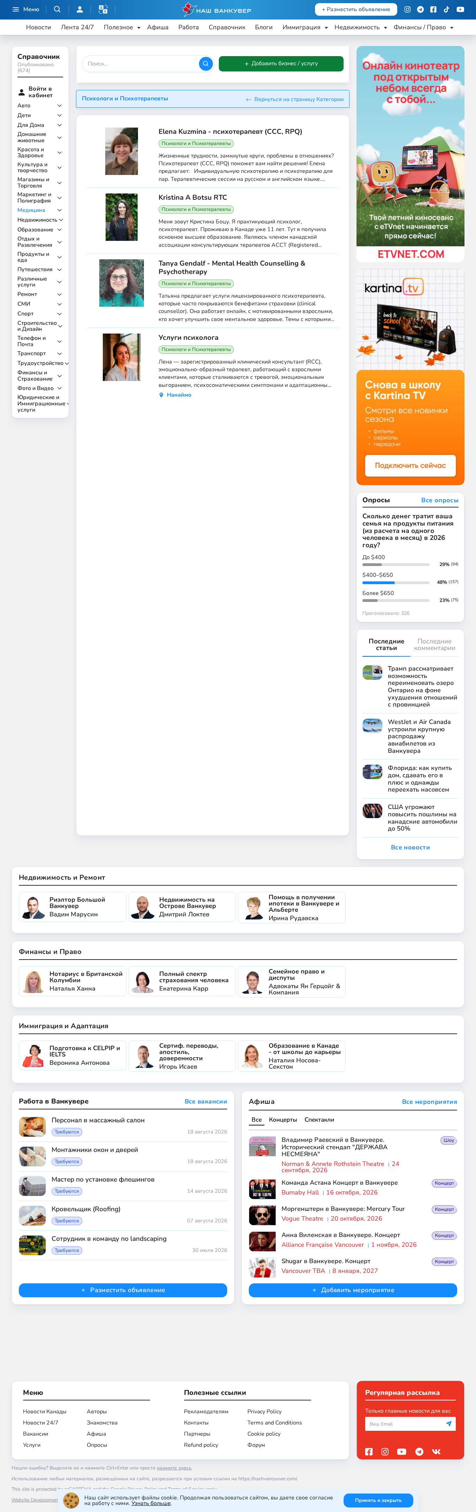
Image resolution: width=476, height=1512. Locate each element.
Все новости (410, 847)
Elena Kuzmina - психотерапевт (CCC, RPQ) (230, 132)
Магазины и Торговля (33, 183)
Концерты (283, 1120)
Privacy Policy (264, 1411)
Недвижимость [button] (357, 27)
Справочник (227, 27)
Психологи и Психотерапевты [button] (125, 98)
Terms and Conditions (274, 1423)
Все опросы (440, 500)
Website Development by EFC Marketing (55, 1500)
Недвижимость (37, 220)
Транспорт (31, 354)
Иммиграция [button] (302, 27)
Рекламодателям (206, 1411)
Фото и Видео (35, 388)
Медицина (31, 210)
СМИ (23, 304)
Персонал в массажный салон (98, 1120)
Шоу (449, 1140)
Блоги (264, 27)
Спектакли (319, 1120)
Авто (23, 106)
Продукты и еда (33, 257)
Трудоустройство (40, 363)
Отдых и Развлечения (34, 242)
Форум (256, 1445)
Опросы (97, 1445)
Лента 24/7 (77, 27)
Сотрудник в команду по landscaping (109, 1239)
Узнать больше (151, 1503)
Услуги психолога (188, 338)
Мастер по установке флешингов (103, 1180)
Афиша (158, 27)
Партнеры (197, 1434)
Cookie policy (264, 1434)
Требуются (67, 1132)
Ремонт (27, 294)
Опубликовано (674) (35, 67)
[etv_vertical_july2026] (410, 154)
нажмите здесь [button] (174, 1468)
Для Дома (30, 125)
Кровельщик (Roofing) (86, 1209)
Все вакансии (206, 1101)
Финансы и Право (50, 951)
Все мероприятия (429, 1102)
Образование (35, 230)
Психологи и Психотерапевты (196, 143)
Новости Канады (45, 1411)
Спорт (25, 314)
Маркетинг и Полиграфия (34, 198)
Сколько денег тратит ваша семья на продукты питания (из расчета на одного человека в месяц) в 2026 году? (408, 531)
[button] (103, 9)
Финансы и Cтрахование (35, 376)
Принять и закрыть (378, 1500)
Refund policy (201, 1445)
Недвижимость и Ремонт (62, 877)
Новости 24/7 (41, 1423)
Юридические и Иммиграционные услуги (41, 404)
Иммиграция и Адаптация (64, 1026)
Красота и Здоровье (30, 153)
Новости (38, 27)
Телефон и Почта (31, 341)
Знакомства (102, 1423)
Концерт (444, 1183)
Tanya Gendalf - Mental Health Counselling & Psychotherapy (232, 267)
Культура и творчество (32, 168)
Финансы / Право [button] (420, 27)
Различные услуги (32, 282)
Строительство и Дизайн (37, 326)
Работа (188, 27)
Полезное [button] (118, 27)
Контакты (196, 1423)
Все (257, 1120)
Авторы (97, 1411)
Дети (24, 116)
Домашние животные (31, 137)
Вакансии (35, 1434)
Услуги (31, 1445)
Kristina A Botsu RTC (193, 197)
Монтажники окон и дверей (95, 1150)
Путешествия (35, 270)
